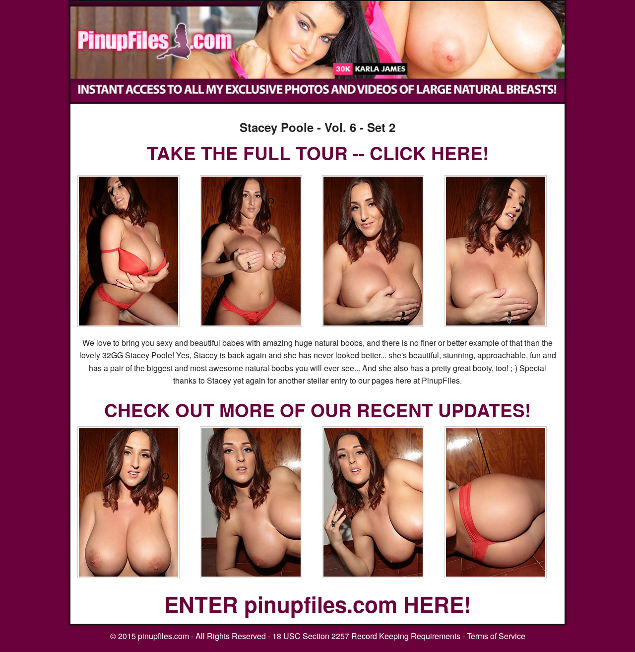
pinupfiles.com (163, 636)
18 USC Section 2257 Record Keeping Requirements (366, 636)
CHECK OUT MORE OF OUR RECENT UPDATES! (317, 409)
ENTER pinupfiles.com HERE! (317, 604)
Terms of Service (496, 636)
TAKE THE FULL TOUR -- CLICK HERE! (318, 152)
